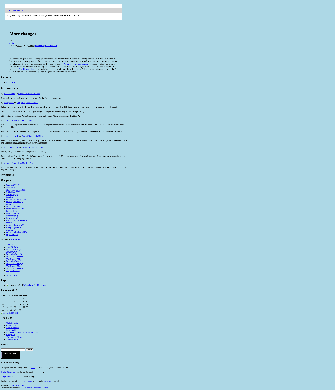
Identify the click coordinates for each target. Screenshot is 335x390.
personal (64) (11, 230)
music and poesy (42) (15, 225)
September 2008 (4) (14, 268)
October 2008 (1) (13, 266)
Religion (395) (12, 197)
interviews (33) (12, 213)
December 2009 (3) (14, 254)
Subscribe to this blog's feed (34, 285)
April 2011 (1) (12, 245)
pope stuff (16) (12, 234)
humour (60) (11, 211)
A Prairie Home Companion (76, 64)
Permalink (39, 45)
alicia (11, 43)
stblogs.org (10, 335)
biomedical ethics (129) (16, 199)
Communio (11, 325)
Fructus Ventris (15, 10)
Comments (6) (51, 45)
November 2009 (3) (14, 256)
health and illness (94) (15, 209)
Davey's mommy (11, 147)
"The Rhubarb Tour (27, 69)
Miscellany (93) (12, 194)
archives (47, 381)
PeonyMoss (9, 102)
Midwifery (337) (13, 192)
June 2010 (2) (12, 247)
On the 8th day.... (8, 372)
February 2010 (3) (13, 249)
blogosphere (6, 376)
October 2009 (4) (13, 259)
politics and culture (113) (16, 232)
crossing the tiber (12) (15, 201)
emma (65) (10, 204)
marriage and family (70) (16, 220)
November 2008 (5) (14, 263)
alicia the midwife (11, 136)
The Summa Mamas (14, 337)
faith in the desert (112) (15, 206)
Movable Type (18, 385)
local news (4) (12, 218)
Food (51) (10, 187)
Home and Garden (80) (16, 190)
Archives (15, 239)
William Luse (9, 94)
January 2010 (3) (13, 252)
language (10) (12, 216)
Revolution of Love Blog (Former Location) (24, 332)
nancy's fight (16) (13, 227)
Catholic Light (12, 323)
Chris (6, 120)
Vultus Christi (12, 339)
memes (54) (11, 223)
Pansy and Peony (13, 330)
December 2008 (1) (14, 261)
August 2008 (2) (13, 270)
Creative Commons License (36, 388)
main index (27, 381)
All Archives (11, 275)
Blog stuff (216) (12, 185)
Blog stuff (10, 82)
